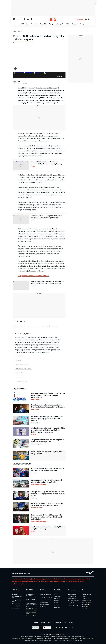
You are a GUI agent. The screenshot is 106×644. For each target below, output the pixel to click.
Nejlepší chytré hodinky (73, 600)
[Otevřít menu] (92, 19)
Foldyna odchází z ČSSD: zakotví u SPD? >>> (33, 276)
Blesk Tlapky (27, 579)
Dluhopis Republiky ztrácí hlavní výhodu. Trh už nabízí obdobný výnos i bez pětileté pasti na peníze (48, 494)
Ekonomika (34, 24)
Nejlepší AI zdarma (72, 598)
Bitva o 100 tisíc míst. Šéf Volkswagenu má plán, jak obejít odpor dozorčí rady (46, 481)
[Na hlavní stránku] (53, 19)
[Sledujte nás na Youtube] (28, 19)
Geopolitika (43, 24)
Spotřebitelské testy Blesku (60, 579)
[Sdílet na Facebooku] (14, 321)
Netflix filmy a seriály (73, 605)
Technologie (72, 590)
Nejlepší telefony (72, 596)
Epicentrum (15, 594)
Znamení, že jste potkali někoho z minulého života (31, 599)
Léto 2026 (29, 590)
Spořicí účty (85, 596)
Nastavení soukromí (88, 638)
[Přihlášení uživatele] (85, 19)
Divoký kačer (43, 606)
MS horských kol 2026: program (40, 581)
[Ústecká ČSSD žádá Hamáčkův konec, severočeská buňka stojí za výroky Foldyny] (21, 165)
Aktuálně (15, 590)
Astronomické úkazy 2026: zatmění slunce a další (31, 604)
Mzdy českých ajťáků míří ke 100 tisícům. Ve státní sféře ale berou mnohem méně (47, 504)
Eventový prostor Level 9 (57, 581)
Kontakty (36, 622)
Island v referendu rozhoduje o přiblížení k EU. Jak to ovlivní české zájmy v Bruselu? (48, 470)
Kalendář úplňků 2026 (17, 606)
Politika (42, 590)
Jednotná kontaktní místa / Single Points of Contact (46, 640)
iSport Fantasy (46, 579)
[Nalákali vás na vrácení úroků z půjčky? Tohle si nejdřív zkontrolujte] (21, 530)
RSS (65, 622)
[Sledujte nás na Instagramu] (24, 19)
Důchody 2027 (85, 598)
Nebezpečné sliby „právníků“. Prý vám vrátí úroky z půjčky (46, 453)
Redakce (43, 622)
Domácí (19, 31)
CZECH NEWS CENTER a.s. (58, 634)
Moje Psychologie (17, 579)
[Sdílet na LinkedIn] (24, 321)
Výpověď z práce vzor (45, 604)
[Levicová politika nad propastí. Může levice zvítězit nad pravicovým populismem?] (21, 219)
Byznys (51, 24)
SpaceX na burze (72, 594)
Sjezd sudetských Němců (46, 598)
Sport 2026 (57, 590)
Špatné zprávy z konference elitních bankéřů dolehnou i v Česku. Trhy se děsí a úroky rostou (48, 406)
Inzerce (50, 622)
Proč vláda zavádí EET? (45, 600)
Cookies (80, 638)
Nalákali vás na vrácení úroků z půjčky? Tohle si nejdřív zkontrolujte (47, 528)
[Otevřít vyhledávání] (89, 19)
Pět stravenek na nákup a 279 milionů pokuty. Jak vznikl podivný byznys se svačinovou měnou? (47, 419)
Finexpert (75, 24)
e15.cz (14, 31)
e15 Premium (24, 24)
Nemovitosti (72, 579)
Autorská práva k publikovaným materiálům (22, 638)
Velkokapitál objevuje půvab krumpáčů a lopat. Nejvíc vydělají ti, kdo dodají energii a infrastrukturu (48, 395)
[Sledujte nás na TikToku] (31, 19)
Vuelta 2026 (21, 584)
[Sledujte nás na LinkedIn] (14, 19)
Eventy (82, 24)
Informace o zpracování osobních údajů (68, 638)
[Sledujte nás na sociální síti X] (17, 19)
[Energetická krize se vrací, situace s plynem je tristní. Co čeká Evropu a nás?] (21, 443)
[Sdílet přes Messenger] (21, 321)
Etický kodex (62, 640)
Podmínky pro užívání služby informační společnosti (46, 638)
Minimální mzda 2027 (87, 600)
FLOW (67, 24)
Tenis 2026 (56, 600)
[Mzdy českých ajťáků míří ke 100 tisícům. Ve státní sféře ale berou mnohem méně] (21, 506)
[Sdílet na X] (17, 321)
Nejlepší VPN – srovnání (73, 603)
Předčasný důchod (86, 594)
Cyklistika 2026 (57, 607)
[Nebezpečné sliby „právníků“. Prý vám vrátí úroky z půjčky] (21, 455)
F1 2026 (56, 603)
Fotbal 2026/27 (57, 596)
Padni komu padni (44, 602)
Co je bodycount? (16, 608)
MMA (55, 594)
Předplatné (58, 622)
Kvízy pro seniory (16, 603)
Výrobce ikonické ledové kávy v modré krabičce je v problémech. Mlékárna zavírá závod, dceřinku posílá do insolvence (48, 430)
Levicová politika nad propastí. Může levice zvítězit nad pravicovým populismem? (46, 217)
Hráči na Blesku (36, 579)
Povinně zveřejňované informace (74, 640)
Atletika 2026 (57, 605)
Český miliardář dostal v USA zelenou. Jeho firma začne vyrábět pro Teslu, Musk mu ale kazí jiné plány (47, 517)
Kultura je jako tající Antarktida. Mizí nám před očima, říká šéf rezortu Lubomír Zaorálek (48, 282)
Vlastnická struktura (29, 640)
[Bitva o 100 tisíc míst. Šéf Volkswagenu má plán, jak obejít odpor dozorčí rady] (21, 483)
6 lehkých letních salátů (31, 616)
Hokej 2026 (56, 598)
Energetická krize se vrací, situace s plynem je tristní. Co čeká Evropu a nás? (47, 441)
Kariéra (71, 622)
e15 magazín (59, 24)
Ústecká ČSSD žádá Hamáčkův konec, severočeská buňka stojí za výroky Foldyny (46, 163)
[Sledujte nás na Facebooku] (21, 19)
